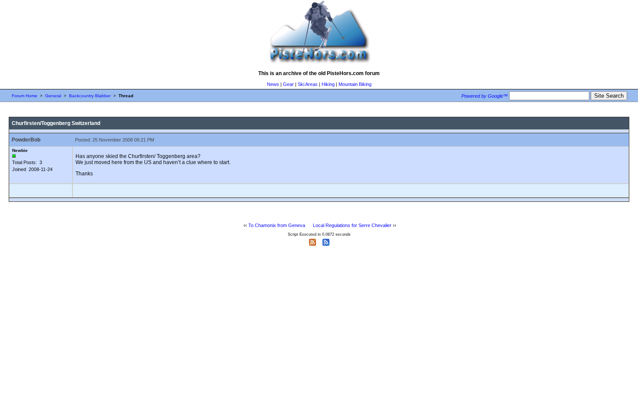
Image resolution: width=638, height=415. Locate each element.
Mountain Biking (355, 84)
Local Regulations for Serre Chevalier (352, 225)
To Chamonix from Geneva (276, 225)
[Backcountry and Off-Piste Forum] (319, 63)
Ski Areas (308, 84)
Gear (288, 84)
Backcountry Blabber (90, 95)
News (273, 84)
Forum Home (24, 95)
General (53, 95)
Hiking (328, 84)
